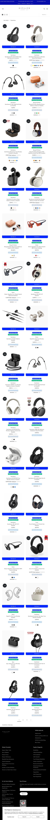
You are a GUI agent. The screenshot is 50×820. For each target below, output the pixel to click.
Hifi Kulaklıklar (36, 754)
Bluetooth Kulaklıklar (38, 763)
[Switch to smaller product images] (4, 14)
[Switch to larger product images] (2, 14)
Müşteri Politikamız (6, 756)
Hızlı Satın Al (13, 46)
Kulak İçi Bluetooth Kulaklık (39, 769)
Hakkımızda (38, 733)
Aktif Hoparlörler (37, 774)
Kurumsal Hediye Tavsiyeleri (8, 784)
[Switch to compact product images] (7, 14)
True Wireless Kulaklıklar (39, 759)
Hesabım (19, 3)
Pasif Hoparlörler (37, 776)
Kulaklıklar (35, 750)
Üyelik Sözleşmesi (6, 761)
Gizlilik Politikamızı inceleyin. (36, 813)
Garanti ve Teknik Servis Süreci (9, 769)
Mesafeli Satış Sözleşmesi (8, 759)
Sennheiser (13, 55)
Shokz (36, 245)
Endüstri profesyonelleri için (41, 735)
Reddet (38, 816)
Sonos (36, 567)
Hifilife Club (24, 3)
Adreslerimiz (38, 737)
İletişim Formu (5, 754)
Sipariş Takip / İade (6, 750)
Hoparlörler (36, 772)
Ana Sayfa (6, 20)
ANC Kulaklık (36, 756)
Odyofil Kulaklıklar (37, 752)
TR (31, 3)
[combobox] (32, 3)
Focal (37, 522)
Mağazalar (28, 3)
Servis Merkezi (5, 752)
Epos (13, 661)
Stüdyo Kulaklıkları (37, 761)
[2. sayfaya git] (31, 720)
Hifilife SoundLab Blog (40, 740)
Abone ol (24, 793)
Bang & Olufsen (36, 102)
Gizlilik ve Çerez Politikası (8, 767)
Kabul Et (24, 816)
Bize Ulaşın (37, 742)
